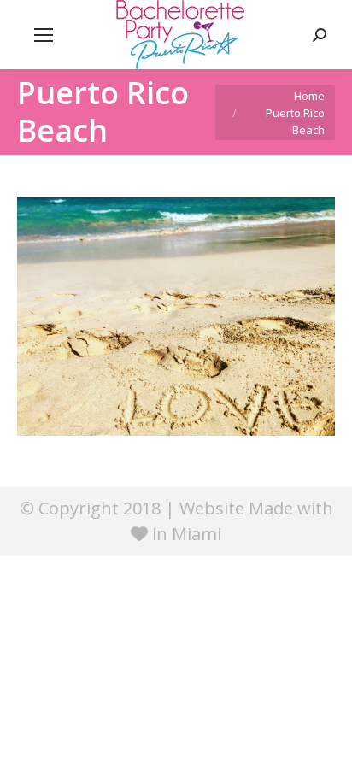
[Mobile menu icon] (44, 35)
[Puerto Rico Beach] (176, 316)
